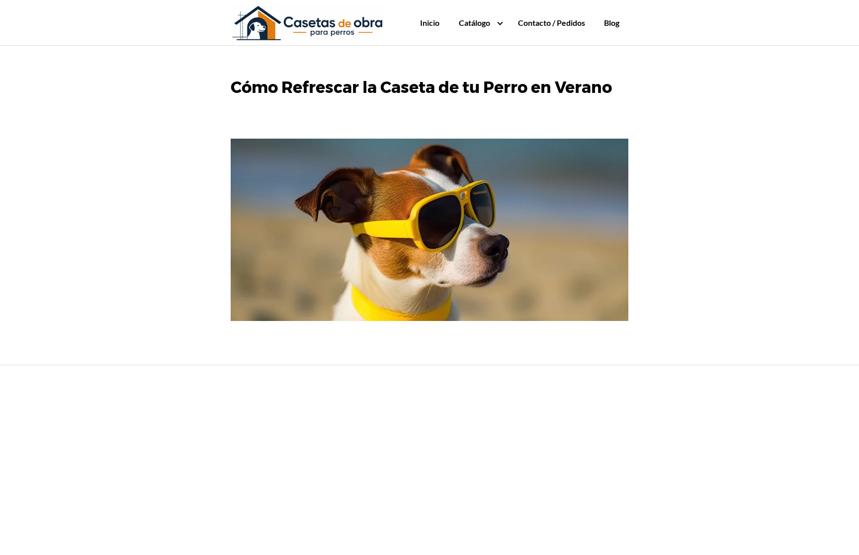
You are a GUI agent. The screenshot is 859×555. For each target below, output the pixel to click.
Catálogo (474, 22)
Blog (611, 22)
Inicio (429, 22)
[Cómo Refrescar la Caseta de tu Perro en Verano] (429, 232)
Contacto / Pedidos (551, 22)
